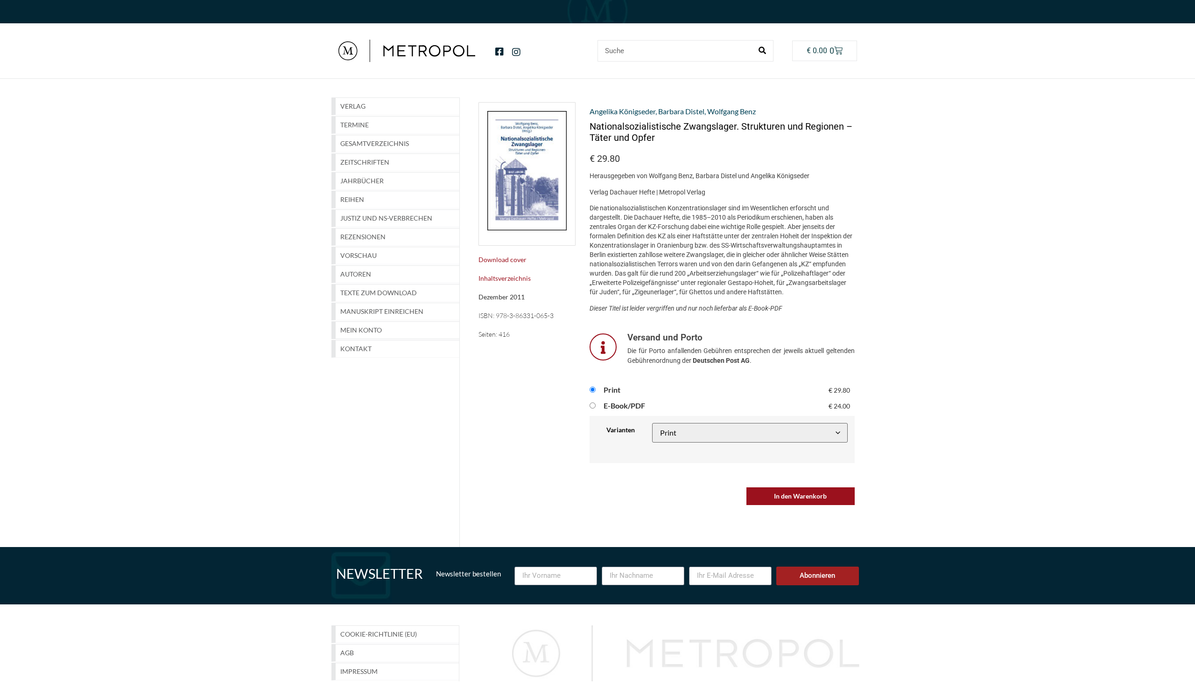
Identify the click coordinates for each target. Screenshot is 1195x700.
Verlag (353, 106)
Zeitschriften (364, 162)
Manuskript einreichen (381, 311)
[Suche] (762, 51)
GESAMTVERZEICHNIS (374, 143)
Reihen (352, 199)
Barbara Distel (681, 111)
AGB (347, 653)
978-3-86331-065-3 (525, 315)
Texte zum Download (378, 293)
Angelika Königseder (622, 111)
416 (504, 334)
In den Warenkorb (800, 496)
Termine (354, 125)
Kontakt (356, 349)
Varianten (620, 430)
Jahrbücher (362, 181)
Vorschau (358, 255)
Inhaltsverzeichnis (504, 278)
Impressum (359, 671)
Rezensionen (363, 237)
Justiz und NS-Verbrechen (386, 218)
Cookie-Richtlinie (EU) (378, 634)
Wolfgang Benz (731, 111)
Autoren (355, 274)
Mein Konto (361, 330)
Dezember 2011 (501, 297)
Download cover (502, 259)
